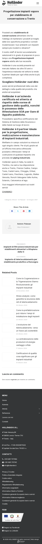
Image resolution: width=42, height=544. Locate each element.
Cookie (11, 472)
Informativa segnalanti (10, 488)
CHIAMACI (7, 192)
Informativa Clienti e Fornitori (12, 491)
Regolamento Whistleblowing (13, 485)
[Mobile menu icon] (38, 3)
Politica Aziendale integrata (12, 475)
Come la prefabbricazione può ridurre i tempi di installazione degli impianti (27, 313)
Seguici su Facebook (11, 528)
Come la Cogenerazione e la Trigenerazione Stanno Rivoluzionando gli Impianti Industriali (27, 283)
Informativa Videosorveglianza (13, 497)
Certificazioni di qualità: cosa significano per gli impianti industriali (26, 356)
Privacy (5, 472)
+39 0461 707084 (10, 459)
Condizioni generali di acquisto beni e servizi (18, 494)
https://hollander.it (23, 227)
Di (21, 200)
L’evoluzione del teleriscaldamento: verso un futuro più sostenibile (27, 328)
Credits (5, 504)
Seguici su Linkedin (11, 531)
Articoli (14, 200)
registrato (14, 379)
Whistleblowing (7, 481)
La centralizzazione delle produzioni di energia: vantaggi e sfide (27, 342)
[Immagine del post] (8, 282)
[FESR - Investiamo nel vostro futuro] (13, 521)
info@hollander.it (10, 465)
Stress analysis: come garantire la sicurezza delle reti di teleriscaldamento (28, 299)
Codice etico (7, 478)
